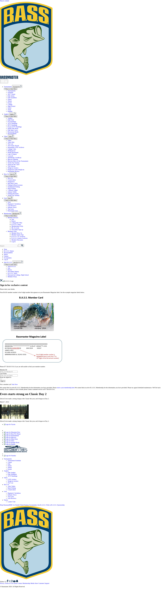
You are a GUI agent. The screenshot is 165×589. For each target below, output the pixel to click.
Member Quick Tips (17, 235)
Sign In (3, 381)
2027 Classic (11, 94)
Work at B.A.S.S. (51, 505)
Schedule (10, 92)
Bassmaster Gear (13, 211)
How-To (6, 174)
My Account (15, 228)
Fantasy (6, 256)
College (10, 104)
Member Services (13, 217)
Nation (10, 101)
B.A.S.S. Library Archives (19, 238)
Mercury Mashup (13, 159)
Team (9, 109)
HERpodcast (11, 151)
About (15, 583)
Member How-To (16, 233)
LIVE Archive (12, 479)
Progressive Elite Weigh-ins (16, 169)
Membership (7, 213)
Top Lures (11, 209)
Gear (5, 198)
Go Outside (16, 505)
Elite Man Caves (13, 130)
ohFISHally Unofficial (14, 157)
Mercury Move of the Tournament (18, 161)
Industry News (12, 207)
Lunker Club (11, 502)
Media (32, 583)
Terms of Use (9, 583)
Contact (20, 583)
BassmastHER (12, 133)
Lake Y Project (12, 154)
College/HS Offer (16, 223)
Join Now (15, 384)
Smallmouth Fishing (14, 187)
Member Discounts (17, 240)
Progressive (11, 181)
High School (11, 106)
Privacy (2, 583)
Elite (9, 464)
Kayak (10, 103)
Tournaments (8, 87)
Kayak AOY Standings (15, 127)
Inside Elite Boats (13, 128)
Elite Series (11, 96)
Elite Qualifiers (12, 97)
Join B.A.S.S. (8, 262)
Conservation (12, 180)
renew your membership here (65, 387)
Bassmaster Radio (13, 132)
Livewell (10, 156)
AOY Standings (12, 123)
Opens (10, 99)
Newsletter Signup (13, 271)
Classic (10, 462)
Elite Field (11, 120)
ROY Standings (12, 125)
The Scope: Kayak (13, 145)
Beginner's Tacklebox (14, 204)
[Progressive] (28, 430)
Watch (6, 254)
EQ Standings (12, 121)
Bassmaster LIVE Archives (16, 147)
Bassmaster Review (13, 171)
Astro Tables (11, 486)
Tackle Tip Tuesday (13, 163)
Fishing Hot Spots (13, 193)
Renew (13, 221)
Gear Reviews (12, 205)
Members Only (12, 231)
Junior (9, 108)
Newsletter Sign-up (17, 229)
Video (5, 136)
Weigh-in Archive (13, 168)
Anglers (6, 114)
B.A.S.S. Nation (9, 251)
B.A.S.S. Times (16, 224)
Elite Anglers (11, 472)
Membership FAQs (17, 226)
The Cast (10, 144)
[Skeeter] (16, 454)
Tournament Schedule (14, 460)
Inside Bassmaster (13, 152)
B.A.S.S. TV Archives (18, 236)
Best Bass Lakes (13, 183)
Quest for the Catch (13, 164)
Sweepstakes (8, 258)
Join (12, 219)
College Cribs (12, 149)
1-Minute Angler (13, 190)
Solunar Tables (12, 192)
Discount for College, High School (18, 275)
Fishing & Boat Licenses (15, 185)
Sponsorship (61, 505)
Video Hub (11, 142)
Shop (5, 249)
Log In (13, 241)
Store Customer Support (42, 583)
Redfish (10, 111)
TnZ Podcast (11, 166)
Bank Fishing (12, 188)
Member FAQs (12, 277)
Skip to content (4, 1)
